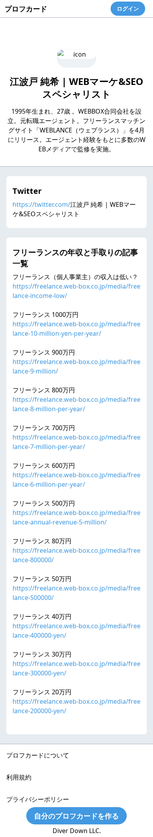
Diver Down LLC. (77, 830)
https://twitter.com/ (41, 204)
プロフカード (26, 8)
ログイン (128, 8)
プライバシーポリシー (37, 799)
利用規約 (18, 777)
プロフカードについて (37, 755)
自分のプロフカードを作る (76, 815)
